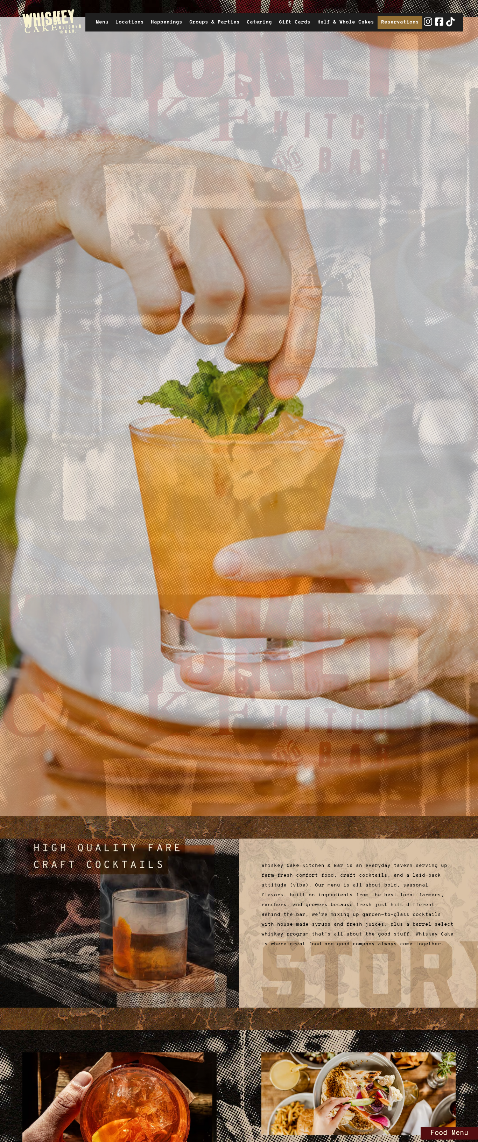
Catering (259, 22)
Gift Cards (296, 24)
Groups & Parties (214, 22)
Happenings (166, 22)
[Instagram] (428, 25)
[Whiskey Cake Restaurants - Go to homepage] (50, 22)
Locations (129, 22)
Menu (102, 22)
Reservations (400, 22)
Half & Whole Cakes (345, 22)
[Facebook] (439, 25)
